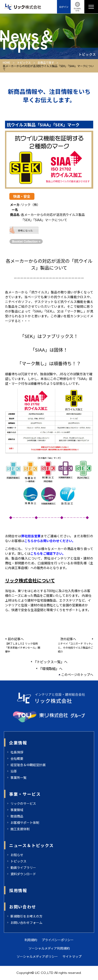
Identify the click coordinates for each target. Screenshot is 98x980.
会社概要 (16, 758)
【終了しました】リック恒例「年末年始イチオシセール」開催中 (22, 647)
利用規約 (30, 940)
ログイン (63, 6)
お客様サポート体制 (24, 822)
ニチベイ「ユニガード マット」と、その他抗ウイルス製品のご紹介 (75, 647)
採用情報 (18, 890)
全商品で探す (46, 62)
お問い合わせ (22, 907)
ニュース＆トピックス (31, 845)
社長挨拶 (16, 752)
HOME (6, 62)
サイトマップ (72, 956)
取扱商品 (16, 816)
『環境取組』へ (50, 668)
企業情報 (18, 742)
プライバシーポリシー (58, 940)
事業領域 (16, 810)
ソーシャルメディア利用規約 (49, 948)
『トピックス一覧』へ (50, 661)
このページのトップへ (77, 674)
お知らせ (16, 854)
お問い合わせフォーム (26, 922)
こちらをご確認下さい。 (47, 553)
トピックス (24, 62)
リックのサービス (23, 803)
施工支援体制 (20, 829)
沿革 (13, 771)
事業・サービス (25, 794)
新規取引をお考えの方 (26, 916)
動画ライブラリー (23, 867)
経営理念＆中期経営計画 (28, 764)
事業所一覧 (18, 777)
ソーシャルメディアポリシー (37, 956)
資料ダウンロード (23, 874)
